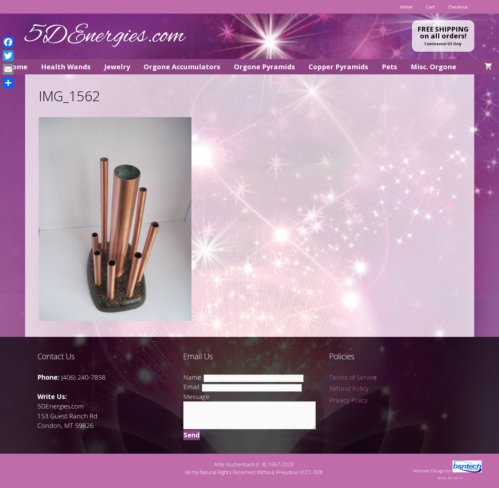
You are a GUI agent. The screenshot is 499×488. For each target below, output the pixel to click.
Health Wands (66, 66)
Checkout (457, 7)
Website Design (429, 471)
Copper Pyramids (338, 66)
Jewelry (117, 66)
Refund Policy (349, 388)
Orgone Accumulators (182, 66)
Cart (430, 7)
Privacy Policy (348, 400)
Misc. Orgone (433, 66)
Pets (389, 66)
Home (406, 7)
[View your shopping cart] (488, 66)
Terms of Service (353, 377)
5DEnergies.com (105, 36)
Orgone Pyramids (264, 66)
